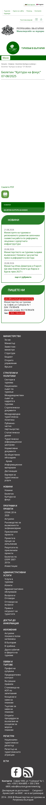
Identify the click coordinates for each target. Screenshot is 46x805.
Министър (10, 343)
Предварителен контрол (13, 676)
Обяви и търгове (8, 663)
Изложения (9, 629)
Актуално (9, 518)
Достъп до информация (11, 622)
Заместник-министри (10, 348)
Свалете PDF (7, 187)
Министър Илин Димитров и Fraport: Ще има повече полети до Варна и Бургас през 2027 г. (23, 269)
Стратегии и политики (10, 374)
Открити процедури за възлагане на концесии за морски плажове (12, 722)
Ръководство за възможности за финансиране (13, 525)
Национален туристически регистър (11, 742)
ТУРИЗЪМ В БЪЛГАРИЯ (33, 48)
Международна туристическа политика (12, 417)
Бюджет (9, 356)
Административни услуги (12, 574)
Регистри (8, 736)
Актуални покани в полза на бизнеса (12, 636)
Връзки (8, 366)
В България (10, 642)
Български (31, 4)
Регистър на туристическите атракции (13, 752)
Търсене (7, 11)
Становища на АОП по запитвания (12, 690)
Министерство (12, 336)
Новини (11, 64)
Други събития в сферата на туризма (12, 652)
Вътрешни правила (10, 682)
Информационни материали (13, 466)
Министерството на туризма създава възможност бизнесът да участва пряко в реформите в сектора (23, 255)
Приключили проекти (11, 533)
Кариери (7, 13)
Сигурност (37, 790)
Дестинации (11, 471)
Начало (4, 64)
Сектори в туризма (10, 381)
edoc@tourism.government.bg (25, 786)
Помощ (29, 11)
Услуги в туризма (9, 580)
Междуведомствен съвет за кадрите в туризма (13, 399)
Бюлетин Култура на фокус (26, 64)
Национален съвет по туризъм (11, 389)
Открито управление (11, 361)
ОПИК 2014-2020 (10, 514)
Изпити (8, 585)
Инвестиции (11, 566)
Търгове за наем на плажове (10, 709)
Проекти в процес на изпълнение (11, 541)
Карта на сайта (18, 11)
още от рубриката (23, 277)
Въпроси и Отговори (10, 597)
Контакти (38, 11)
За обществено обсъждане (12, 456)
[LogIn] (41, 20)
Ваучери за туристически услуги (11, 477)
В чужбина (10, 646)
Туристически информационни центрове (13, 442)
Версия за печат (5, 194)
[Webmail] (36, 20)
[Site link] (14, 55)
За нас (8, 339)
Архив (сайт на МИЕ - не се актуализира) (23, 793)
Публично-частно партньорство (12, 426)
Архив (9, 461)
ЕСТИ (6, 761)
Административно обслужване (13, 590)
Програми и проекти (10, 507)
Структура (10, 353)
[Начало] (23, 36)
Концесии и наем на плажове (10, 699)
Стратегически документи (12, 409)
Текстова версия (26, 20)
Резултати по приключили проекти (11, 550)
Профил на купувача (10, 670)
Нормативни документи (11, 449)
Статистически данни (12, 434)
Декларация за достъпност (15, 790)
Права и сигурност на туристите (11, 611)
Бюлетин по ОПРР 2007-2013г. (11, 559)
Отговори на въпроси (11, 603)
